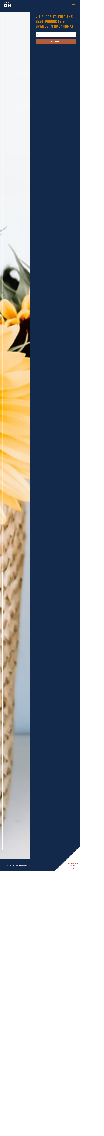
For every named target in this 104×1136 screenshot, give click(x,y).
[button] (2, 153)
